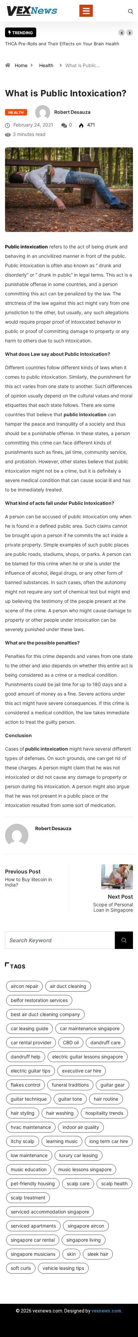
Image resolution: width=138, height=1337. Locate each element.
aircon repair (24, 986)
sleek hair (97, 1254)
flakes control (25, 1085)
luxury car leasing (78, 1155)
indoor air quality (81, 1127)
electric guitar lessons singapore (87, 1056)
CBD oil (71, 1042)
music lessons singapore (85, 1169)
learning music (62, 1141)
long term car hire (108, 1141)
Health (46, 65)
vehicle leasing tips (63, 1268)
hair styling (22, 1113)
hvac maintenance (31, 1127)
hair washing (60, 1113)
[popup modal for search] (130, 11)
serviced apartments (33, 1226)
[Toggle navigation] (86, 10)
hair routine (106, 1099)
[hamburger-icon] (127, 1329)
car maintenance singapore (90, 1028)
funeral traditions (70, 1085)
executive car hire (81, 1070)
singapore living (83, 1240)
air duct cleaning (68, 986)
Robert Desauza (72, 112)
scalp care (78, 1183)
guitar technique (29, 1099)
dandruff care (105, 1042)
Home (21, 65)
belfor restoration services (39, 1000)
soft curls (21, 1268)
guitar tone (70, 1099)
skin (71, 1254)
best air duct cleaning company (45, 1014)
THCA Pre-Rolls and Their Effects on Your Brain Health (62, 43)
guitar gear (112, 1085)
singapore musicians (33, 1254)
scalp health (114, 1183)
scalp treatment (28, 1197)
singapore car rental (33, 1240)
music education (29, 1169)
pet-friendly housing (33, 1183)
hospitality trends (104, 1113)
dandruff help (26, 1056)
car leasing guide (29, 1028)
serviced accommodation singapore (50, 1211)
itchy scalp (22, 1141)
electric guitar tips (30, 1070)
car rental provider (31, 1042)
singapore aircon (86, 1226)
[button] (121, 32)
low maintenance (29, 1155)
